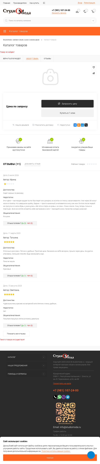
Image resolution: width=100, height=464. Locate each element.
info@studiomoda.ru (70, 427)
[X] (86, 125)
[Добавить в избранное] (93, 67)
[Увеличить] (50, 77)
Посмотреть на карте (62, 383)
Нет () (30, 223)
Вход (80, 3)
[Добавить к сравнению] (93, 73)
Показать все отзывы (16, 334)
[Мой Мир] (82, 125)
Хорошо (50, 458)
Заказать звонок (59, 13)
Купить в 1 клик (67, 113)
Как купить (34, 3)
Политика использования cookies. (55, 451)
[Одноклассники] (78, 125)
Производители (20, 3)
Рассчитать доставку (44, 125)
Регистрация (89, 3)
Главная (6, 3)
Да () (23, 223)
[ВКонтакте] (75, 125)
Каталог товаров (18, 31)
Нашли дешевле (22, 125)
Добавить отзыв (32, 164)
